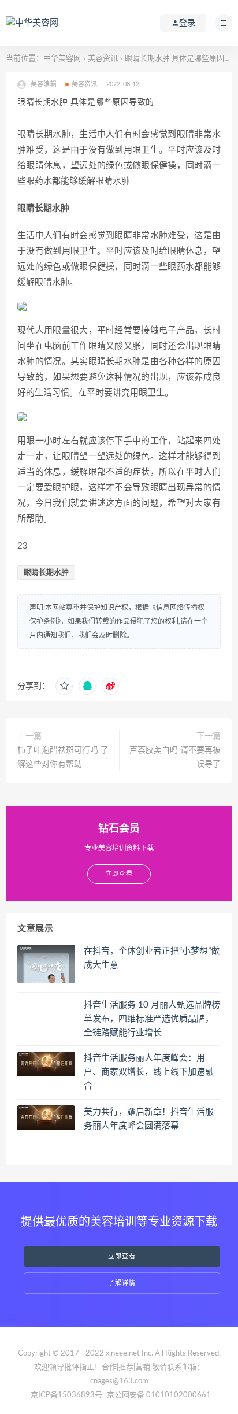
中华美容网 (62, 58)
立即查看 (122, 1256)
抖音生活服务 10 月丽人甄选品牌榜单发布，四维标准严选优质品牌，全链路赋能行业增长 (152, 1019)
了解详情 (122, 1283)
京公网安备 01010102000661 (159, 1395)
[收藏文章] (64, 686)
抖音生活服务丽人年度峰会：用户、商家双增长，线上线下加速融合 (149, 1072)
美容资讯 (103, 58)
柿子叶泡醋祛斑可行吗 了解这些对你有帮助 (63, 757)
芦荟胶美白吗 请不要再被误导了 (175, 757)
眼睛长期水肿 (46, 572)
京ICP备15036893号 (66, 1395)
